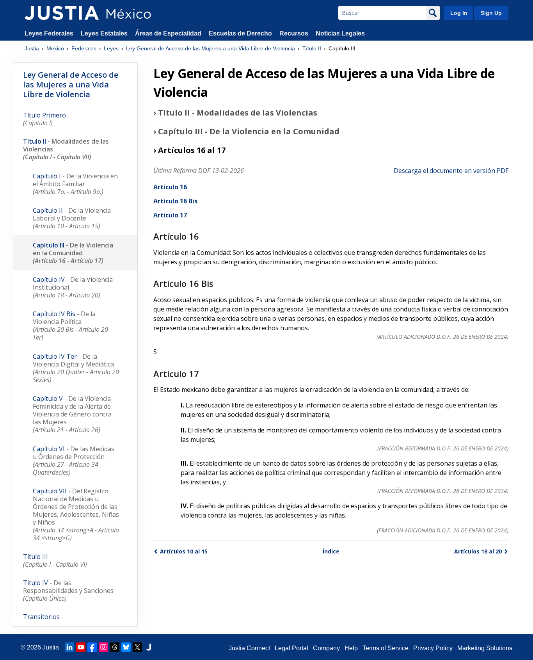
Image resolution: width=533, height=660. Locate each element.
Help (351, 648)
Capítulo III (73, 253)
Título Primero (44, 119)
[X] (137, 647)
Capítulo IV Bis (70, 326)
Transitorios (41, 616)
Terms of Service (385, 648)
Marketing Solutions (484, 648)
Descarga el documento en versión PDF (451, 170)
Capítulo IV (73, 287)
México (55, 48)
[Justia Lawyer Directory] (148, 647)
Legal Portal (291, 648)
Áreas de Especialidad (168, 33)
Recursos (293, 33)
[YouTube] (80, 647)
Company (326, 648)
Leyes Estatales (104, 33)
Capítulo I (75, 184)
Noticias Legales (340, 33)
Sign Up (491, 13)
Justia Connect (249, 648)
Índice (331, 551)
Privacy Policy (433, 648)
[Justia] (62, 13)
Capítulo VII (76, 514)
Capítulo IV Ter (76, 368)
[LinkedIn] (69, 647)
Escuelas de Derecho (240, 33)
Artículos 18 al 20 (478, 551)
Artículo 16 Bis (175, 201)
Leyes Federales (49, 33)
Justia (32, 48)
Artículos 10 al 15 (184, 551)
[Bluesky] (126, 647)
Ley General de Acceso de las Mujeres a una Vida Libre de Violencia (210, 48)
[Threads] (114, 647)
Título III (55, 560)
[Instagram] (103, 647)
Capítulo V (72, 414)
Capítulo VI (73, 461)
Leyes (111, 48)
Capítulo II (72, 218)
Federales (83, 48)
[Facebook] (92, 647)
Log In (458, 13)
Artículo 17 (170, 215)
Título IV (68, 590)
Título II (311, 48)
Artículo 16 (170, 187)
